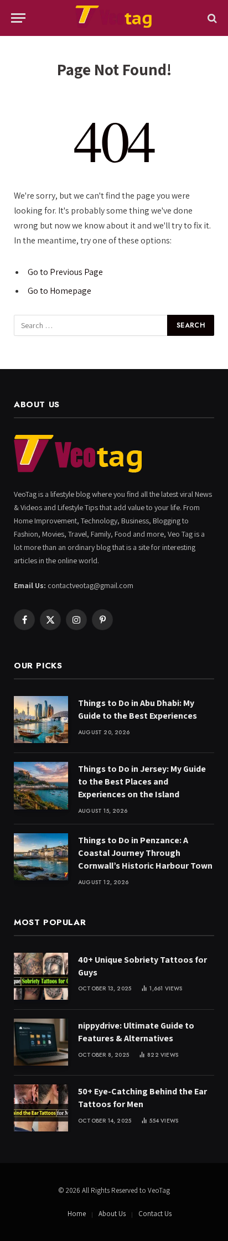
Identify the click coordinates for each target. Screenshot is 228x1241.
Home (77, 1213)
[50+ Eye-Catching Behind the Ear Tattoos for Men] (41, 1107)
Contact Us (155, 1213)
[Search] (211, 18)
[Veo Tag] (113, 18)
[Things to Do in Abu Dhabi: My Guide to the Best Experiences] (41, 719)
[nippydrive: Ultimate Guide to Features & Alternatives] (41, 1042)
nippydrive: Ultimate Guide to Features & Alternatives (136, 1032)
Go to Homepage (59, 291)
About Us (112, 1213)
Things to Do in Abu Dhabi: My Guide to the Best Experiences (137, 709)
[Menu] (18, 18)
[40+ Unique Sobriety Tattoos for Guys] (41, 976)
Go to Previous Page (65, 272)
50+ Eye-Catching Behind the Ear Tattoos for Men (142, 1098)
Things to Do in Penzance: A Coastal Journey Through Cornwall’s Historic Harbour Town (145, 852)
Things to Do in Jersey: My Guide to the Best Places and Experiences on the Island (142, 781)
